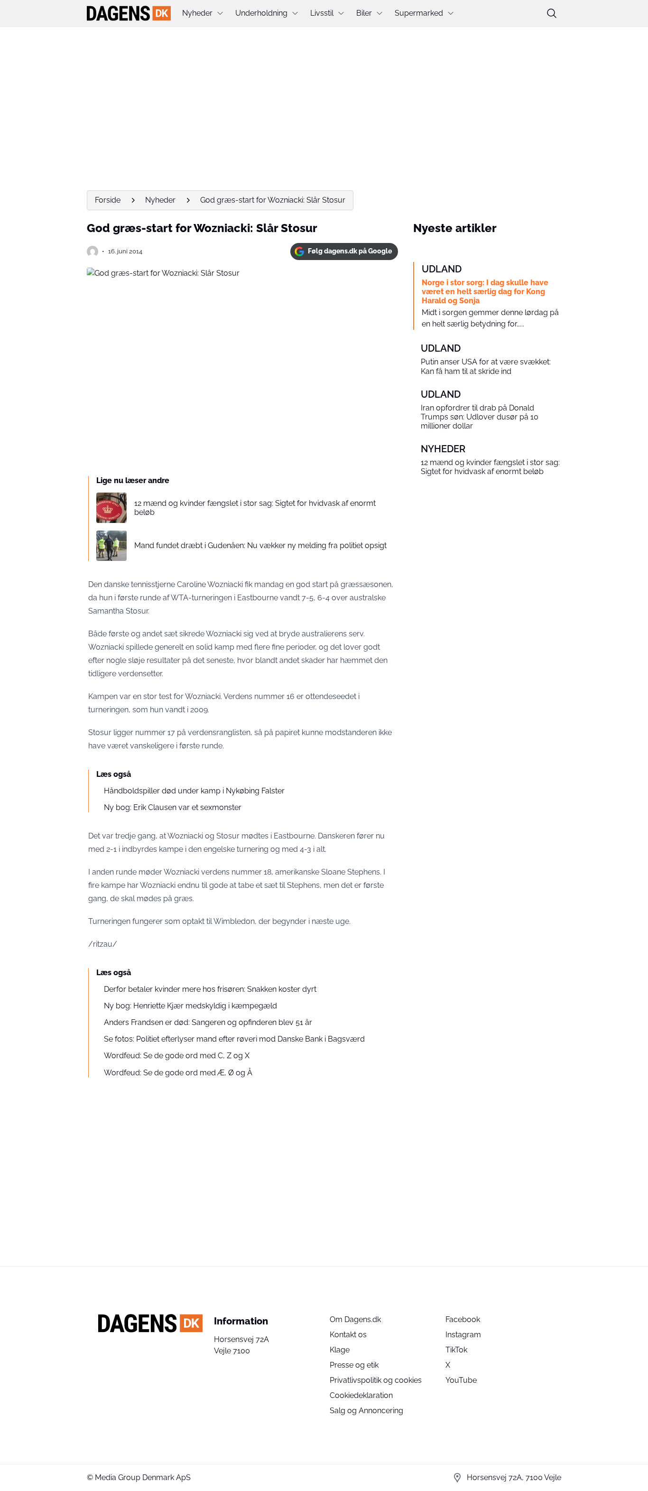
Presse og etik (354, 1365)
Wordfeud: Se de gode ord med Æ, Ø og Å (178, 1072)
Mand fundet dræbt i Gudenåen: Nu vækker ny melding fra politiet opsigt (260, 545)
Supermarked (419, 13)
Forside (107, 200)
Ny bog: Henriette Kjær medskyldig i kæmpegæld (190, 1005)
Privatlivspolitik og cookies (376, 1380)
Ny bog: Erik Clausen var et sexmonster (172, 807)
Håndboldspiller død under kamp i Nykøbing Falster (194, 790)
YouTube (461, 1380)
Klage (340, 1349)
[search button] (551, 13)
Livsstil (321, 13)
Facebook (462, 1319)
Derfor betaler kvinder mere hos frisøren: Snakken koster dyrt (210, 989)
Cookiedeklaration (361, 1395)
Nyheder (197, 13)
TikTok (456, 1349)
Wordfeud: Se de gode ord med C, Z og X (177, 1055)
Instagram (463, 1334)
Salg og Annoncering (366, 1410)
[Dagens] (129, 13)
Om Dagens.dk (355, 1319)
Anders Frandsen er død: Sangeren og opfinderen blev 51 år (208, 1022)
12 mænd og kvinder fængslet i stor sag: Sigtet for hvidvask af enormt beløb (255, 508)
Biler (364, 13)
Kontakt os (348, 1334)
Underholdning (261, 13)
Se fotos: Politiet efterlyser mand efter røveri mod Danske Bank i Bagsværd (234, 1039)
